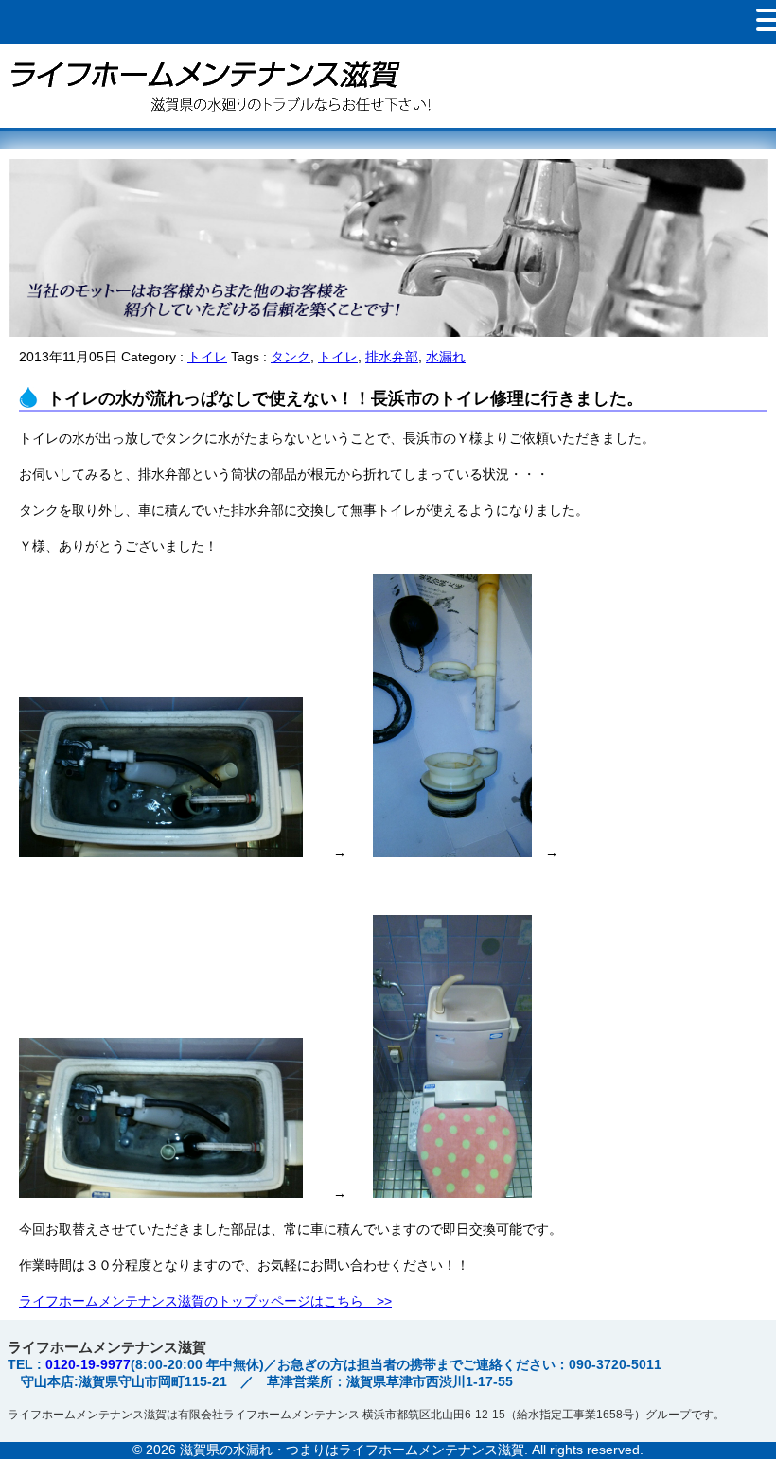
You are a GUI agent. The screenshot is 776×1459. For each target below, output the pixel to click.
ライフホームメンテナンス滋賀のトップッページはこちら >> (205, 1301)
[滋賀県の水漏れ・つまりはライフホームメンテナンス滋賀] (217, 120)
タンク (290, 356)
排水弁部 (391, 356)
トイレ (207, 356)
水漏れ (446, 356)
